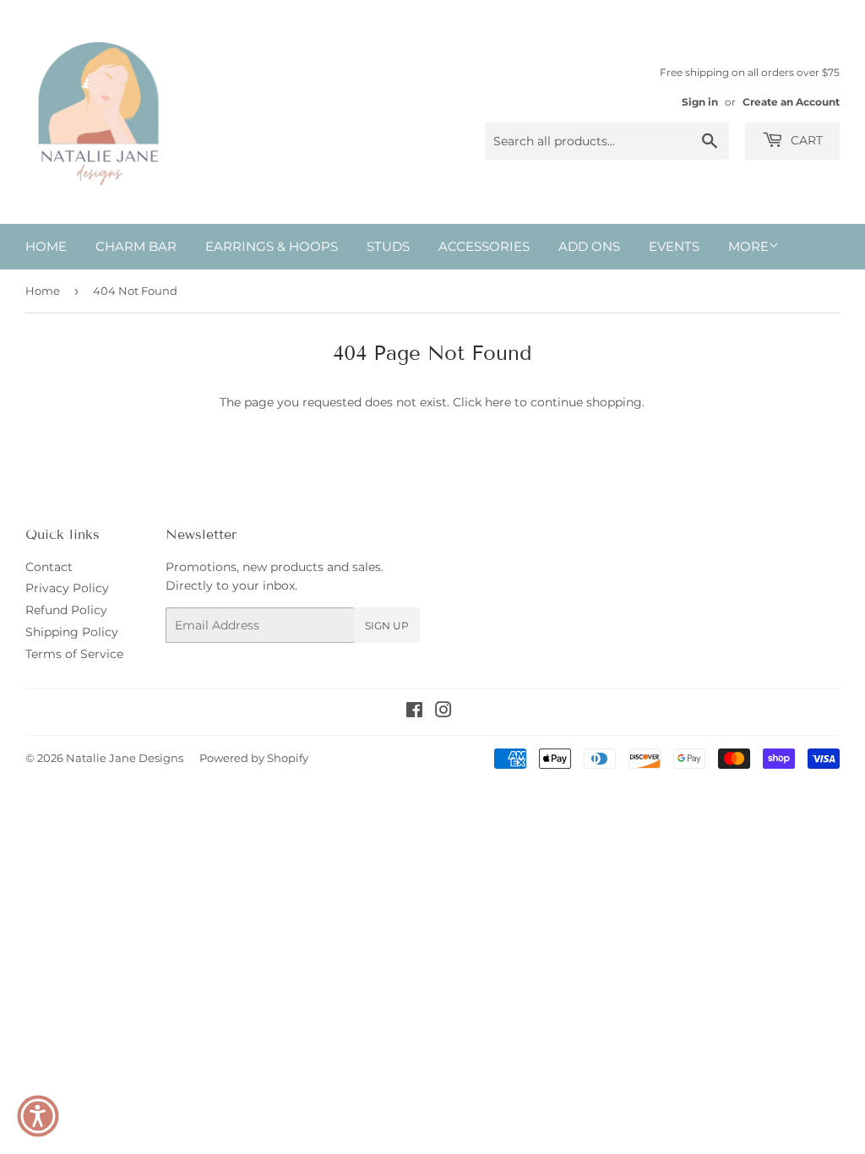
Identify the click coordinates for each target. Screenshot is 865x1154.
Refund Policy (66, 610)
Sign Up (387, 625)
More (748, 246)
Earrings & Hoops (271, 246)
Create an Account (791, 101)
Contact (49, 566)
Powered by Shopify (253, 758)
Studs (388, 246)
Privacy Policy (67, 588)
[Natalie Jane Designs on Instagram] (443, 712)
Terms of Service (74, 653)
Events (674, 246)
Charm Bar (136, 246)
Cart (805, 140)
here (498, 402)
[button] (38, 1116)
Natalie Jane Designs (124, 758)
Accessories (484, 246)
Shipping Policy (71, 632)
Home (46, 246)
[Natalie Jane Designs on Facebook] (414, 712)
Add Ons (589, 246)
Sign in (700, 101)
